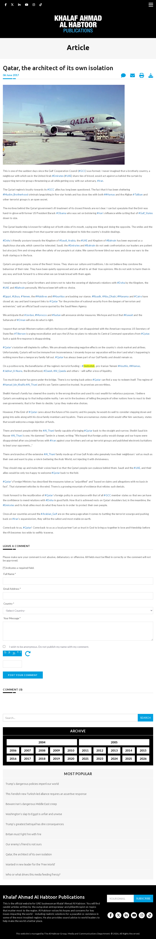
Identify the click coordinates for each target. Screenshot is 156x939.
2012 (99, 750)
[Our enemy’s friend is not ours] (78, 850)
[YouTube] (26, 5)
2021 (85, 758)
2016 (13, 758)
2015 (143, 750)
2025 (128, 758)
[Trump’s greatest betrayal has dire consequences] (78, 830)
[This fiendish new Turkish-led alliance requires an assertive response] (78, 800)
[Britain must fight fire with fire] (78, 840)
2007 (27, 750)
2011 (85, 750)
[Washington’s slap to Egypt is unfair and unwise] (78, 820)
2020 (70, 758)
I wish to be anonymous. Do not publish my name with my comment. (49, 646)
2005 (114, 742)
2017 (27, 758)
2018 (41, 758)
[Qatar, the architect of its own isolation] (78, 860)
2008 (41, 750)
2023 (99, 758)
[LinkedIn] (19, 5)
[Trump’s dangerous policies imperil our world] (78, 789)
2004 (41, 742)
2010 (70, 750)
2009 (56, 750)
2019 (56, 758)
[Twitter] (12, 5)
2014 (128, 750)
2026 (143, 758)
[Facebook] (5, 5)
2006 (13, 750)
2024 (114, 758)
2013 (114, 750)
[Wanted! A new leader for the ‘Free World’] (78, 870)
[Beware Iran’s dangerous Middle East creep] (78, 810)
